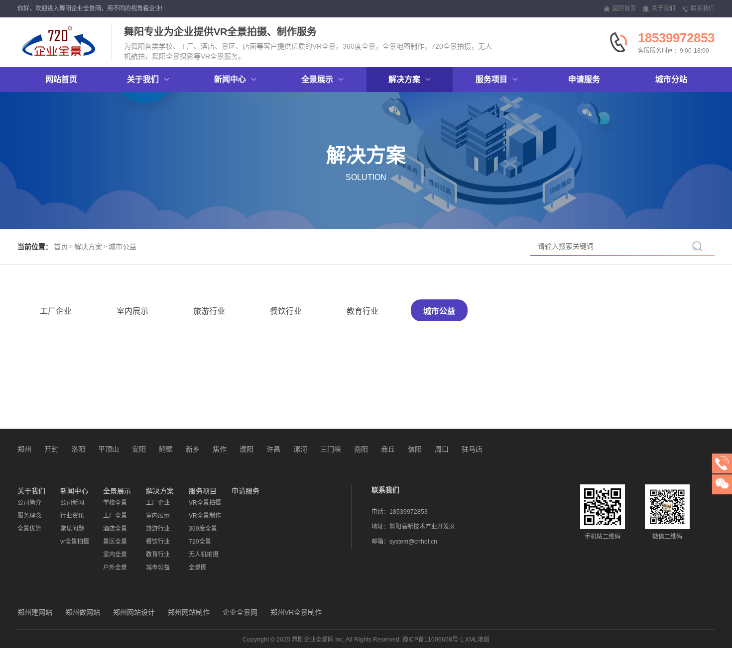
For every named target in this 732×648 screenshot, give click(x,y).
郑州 (24, 449)
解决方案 (88, 247)
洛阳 (78, 449)
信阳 (415, 449)
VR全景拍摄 (205, 502)
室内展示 (132, 311)
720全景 (200, 541)
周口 (442, 449)
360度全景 (203, 528)
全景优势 (29, 528)
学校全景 (115, 502)
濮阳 (246, 449)
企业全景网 (240, 612)
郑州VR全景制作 (296, 612)
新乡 (193, 449)
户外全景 (115, 567)
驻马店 (472, 449)
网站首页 (61, 79)
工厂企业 (56, 311)
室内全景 (115, 554)
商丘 (388, 449)
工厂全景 (115, 515)
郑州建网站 (34, 612)
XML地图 (477, 639)
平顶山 (108, 449)
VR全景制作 (205, 515)
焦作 (220, 449)
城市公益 (122, 247)
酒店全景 (115, 528)
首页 (61, 247)
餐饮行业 (286, 311)
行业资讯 (72, 515)
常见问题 (72, 528)
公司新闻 (72, 502)
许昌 (273, 449)
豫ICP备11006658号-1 (433, 639)
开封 (51, 449)
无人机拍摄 (204, 554)
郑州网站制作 (189, 612)
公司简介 (29, 502)
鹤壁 (166, 449)
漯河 (300, 449)
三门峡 (330, 449)
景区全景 (115, 541)
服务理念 (29, 515)
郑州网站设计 (134, 612)
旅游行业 (209, 311)
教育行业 (362, 311)
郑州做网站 (82, 612)
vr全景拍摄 (74, 541)
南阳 (361, 449)
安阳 (139, 449)
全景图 (198, 567)
